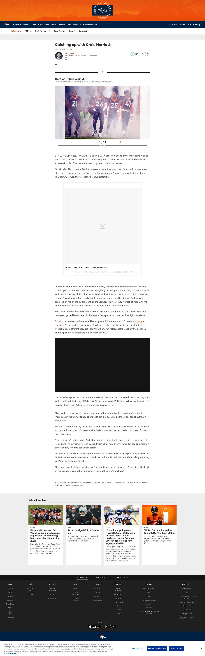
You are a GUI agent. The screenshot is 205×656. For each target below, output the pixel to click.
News (118, 606)
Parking (148, 596)
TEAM (10, 584)
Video (118, 613)
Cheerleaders (97, 600)
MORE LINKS (186, 584)
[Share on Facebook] (132, 55)
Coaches (10, 600)
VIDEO (76, 584)
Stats (10, 608)
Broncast (52, 594)
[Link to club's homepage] (6, 24)
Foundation (118, 598)
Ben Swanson (69, 53)
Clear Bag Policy (148, 588)
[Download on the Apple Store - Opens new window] (94, 627)
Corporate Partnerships (186, 602)
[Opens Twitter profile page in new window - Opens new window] (66, 58)
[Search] (170, 24)
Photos (118, 610)
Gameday (97, 588)
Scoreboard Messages (149, 600)
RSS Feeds (186, 610)
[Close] (201, 648)
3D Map (148, 592)
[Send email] (142, 55)
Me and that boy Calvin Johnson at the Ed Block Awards (86, 267)
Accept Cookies (176, 648)
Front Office (10, 604)
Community (97, 596)
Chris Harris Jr (90, 272)
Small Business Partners (186, 606)
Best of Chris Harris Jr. (70, 79)
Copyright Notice (186, 613)
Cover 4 (30, 594)
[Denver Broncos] (102, 637)
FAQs (186, 592)
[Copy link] (147, 54)
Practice (97, 592)
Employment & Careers (186, 617)
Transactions (10, 617)
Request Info (118, 594)
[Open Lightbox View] (102, 118)
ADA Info (148, 604)
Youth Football (118, 602)
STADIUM (148, 584)
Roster (10, 592)
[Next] (120, 142)
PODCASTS (52, 584)
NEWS (30, 584)
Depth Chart (10, 596)
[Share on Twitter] (137, 55)
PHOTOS (97, 584)
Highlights (76, 588)
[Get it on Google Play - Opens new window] (110, 628)
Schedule (10, 588)
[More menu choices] (96, 24)
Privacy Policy (12, 653)
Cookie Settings (137, 648)
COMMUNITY (118, 584)
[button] (102, 365)
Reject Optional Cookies (157, 648)
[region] (102, 648)
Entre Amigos (52, 598)
